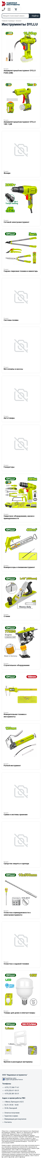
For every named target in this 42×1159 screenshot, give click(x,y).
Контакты (8, 1122)
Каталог (18, 20)
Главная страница (8, 20)
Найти (35, 15)
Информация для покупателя (15, 1119)
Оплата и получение (11, 1113)
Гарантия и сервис (11, 1116)
